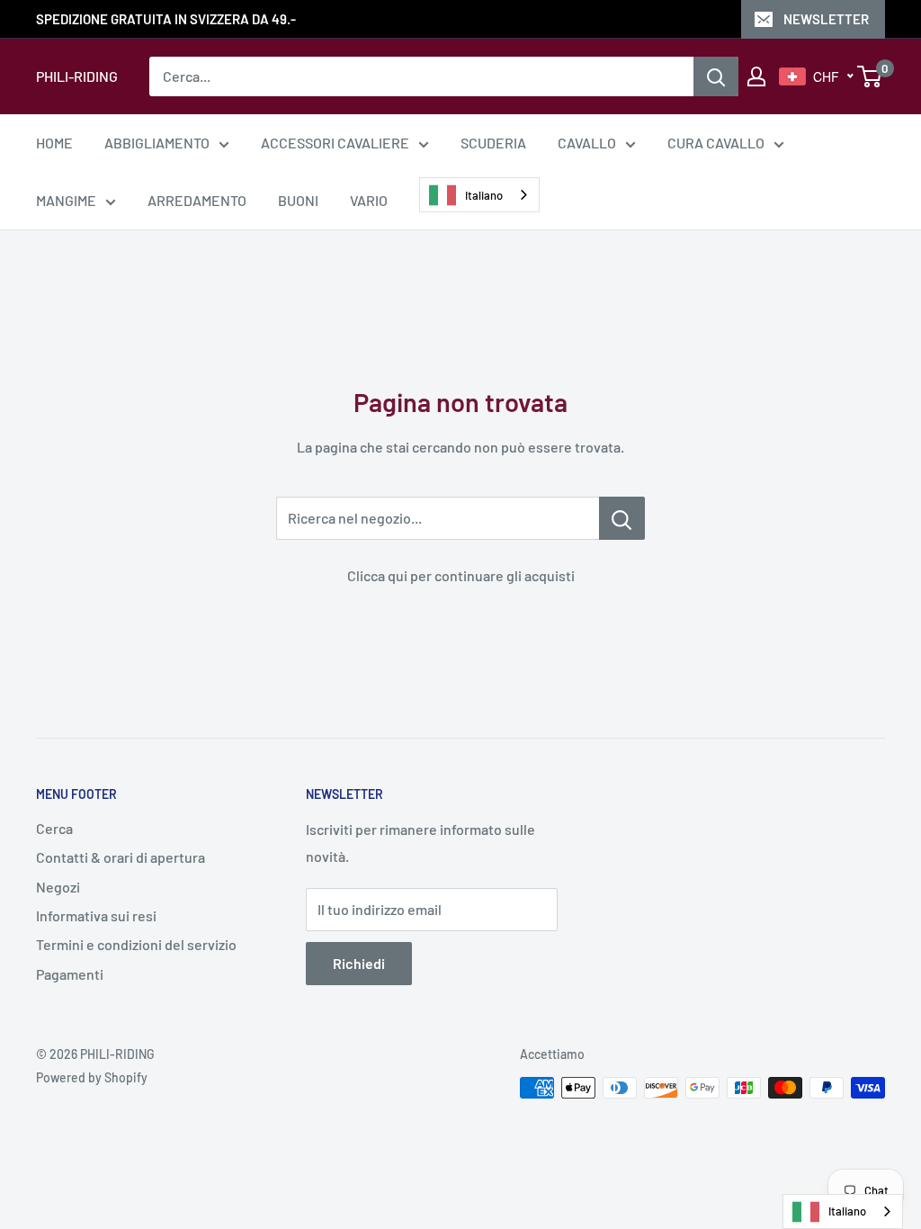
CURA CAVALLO (716, 142)
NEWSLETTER (826, 19)
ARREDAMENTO (197, 200)
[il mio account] (756, 76)
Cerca (54, 828)
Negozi (58, 886)
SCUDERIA (493, 142)
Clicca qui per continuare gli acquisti (461, 575)
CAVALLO (587, 142)
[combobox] (479, 194)
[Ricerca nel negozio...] (622, 518)
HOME (54, 142)
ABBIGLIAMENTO (157, 142)
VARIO (369, 200)
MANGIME (66, 200)
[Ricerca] (715, 76)
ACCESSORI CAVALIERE (335, 142)
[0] (870, 76)
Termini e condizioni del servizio (136, 944)
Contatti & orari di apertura (120, 857)
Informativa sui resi (96, 915)
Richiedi (359, 963)
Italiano (484, 195)
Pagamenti (69, 973)
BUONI (298, 200)
